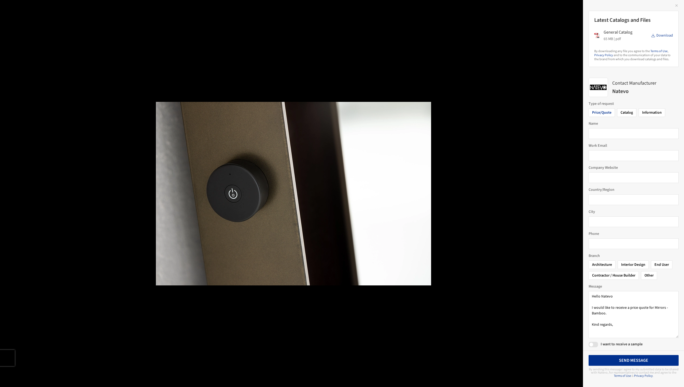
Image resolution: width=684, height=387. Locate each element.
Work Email (598, 145)
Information (652, 112)
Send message (633, 360)
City (592, 211)
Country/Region (601, 189)
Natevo (66, 10)
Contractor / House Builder (613, 275)
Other (649, 275)
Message (595, 286)
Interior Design (633, 264)
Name (593, 123)
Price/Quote (601, 112)
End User (661, 264)
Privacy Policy (603, 55)
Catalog (627, 112)
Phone (594, 233)
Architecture (602, 264)
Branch (594, 256)
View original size (63, 375)
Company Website (603, 167)
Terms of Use (659, 51)
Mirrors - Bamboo (31, 10)
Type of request (601, 103)
